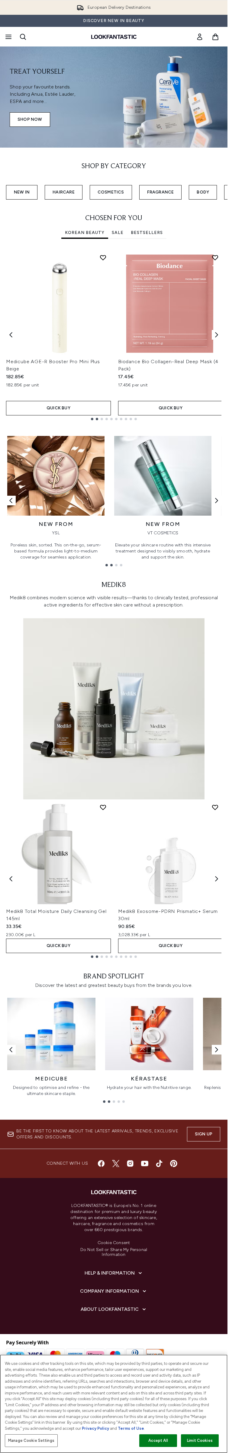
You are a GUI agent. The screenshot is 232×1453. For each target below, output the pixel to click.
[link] (199, 37)
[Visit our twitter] (115, 1163)
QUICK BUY (58, 408)
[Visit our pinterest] (173, 1163)
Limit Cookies (200, 1440)
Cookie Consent (114, 1242)
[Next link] (216, 500)
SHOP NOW (30, 119)
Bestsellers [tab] (147, 232)
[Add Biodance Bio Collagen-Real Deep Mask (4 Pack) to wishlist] (215, 257)
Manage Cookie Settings (31, 1440)
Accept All (158, 1440)
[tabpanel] (113, 335)
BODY (203, 192)
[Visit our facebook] (101, 1163)
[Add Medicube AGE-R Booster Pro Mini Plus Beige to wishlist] (103, 257)
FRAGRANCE (160, 192)
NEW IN (22, 192)
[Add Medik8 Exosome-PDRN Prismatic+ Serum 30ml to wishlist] (215, 807)
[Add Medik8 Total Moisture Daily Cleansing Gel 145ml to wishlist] (103, 807)
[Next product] (216, 879)
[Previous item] (11, 335)
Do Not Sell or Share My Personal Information (113, 1252)
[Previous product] (11, 879)
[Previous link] (11, 500)
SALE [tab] (118, 232)
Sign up (203, 1134)
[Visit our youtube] (144, 1163)
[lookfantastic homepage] (114, 37)
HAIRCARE (64, 192)
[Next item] (216, 335)
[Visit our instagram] (130, 1163)
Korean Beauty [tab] (85, 232)
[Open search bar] (23, 37)
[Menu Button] (8, 37)
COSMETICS (111, 192)
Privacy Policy (95, 1428)
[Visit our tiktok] (159, 1163)
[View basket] (215, 37)
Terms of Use (131, 1428)
